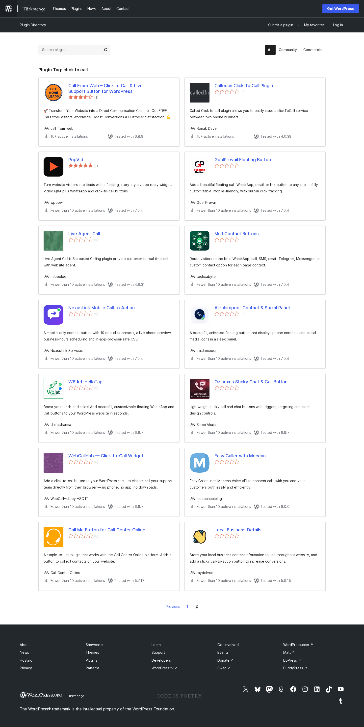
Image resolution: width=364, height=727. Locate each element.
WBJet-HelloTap (85, 381)
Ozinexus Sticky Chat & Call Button (250, 381)
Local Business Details (237, 529)
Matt (289, 652)
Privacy (26, 668)
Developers (161, 660)
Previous (173, 606)
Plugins (91, 660)
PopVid (75, 159)
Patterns (93, 668)
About (25, 645)
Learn (156, 645)
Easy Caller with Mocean (240, 455)
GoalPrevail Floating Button (242, 159)
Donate (225, 660)
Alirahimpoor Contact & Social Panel (252, 307)
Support (158, 652)
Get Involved (228, 645)
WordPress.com (298, 645)
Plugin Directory (33, 25)
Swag (224, 668)
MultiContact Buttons (236, 233)
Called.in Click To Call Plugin (243, 85)
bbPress (292, 660)
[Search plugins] (105, 50)
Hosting (26, 660)
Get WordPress (340, 8)
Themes (92, 652)
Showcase (94, 645)
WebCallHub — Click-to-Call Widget (105, 455)
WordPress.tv (165, 668)
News (24, 652)
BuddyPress (295, 668)
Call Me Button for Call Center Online (106, 529)
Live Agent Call (84, 233)
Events (223, 652)
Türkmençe (75, 696)
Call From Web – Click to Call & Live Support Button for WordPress (105, 88)
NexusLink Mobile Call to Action (101, 307)
